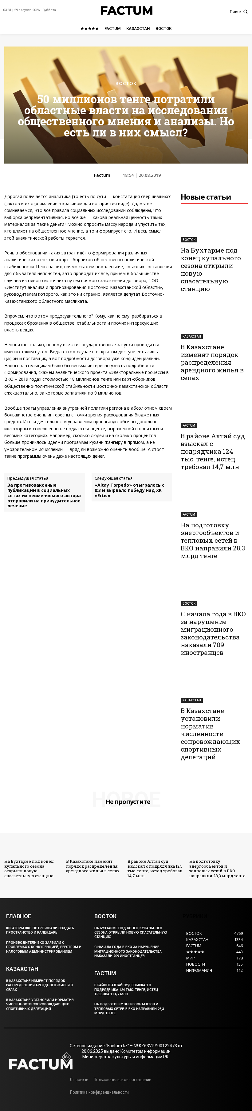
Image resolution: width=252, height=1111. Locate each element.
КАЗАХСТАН (192, 336)
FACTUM (189, 425)
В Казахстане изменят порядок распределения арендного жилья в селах (212, 362)
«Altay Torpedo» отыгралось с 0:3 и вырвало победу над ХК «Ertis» (129, 490)
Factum (102, 175)
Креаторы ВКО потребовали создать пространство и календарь (40, 930)
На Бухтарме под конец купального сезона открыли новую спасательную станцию (211, 269)
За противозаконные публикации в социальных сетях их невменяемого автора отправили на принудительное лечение (44, 496)
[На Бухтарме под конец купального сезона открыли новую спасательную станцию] (214, 225)
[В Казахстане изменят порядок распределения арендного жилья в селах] (214, 322)
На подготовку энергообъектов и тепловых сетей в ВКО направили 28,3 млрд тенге (213, 540)
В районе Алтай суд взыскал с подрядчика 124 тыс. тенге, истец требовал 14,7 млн (213, 451)
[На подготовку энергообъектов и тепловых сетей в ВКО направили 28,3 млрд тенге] (214, 500)
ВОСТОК (126, 83)
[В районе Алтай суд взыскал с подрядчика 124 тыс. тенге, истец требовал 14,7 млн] (214, 411)
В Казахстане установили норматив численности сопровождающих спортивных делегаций (210, 733)
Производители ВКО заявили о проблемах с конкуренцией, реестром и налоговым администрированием (43, 947)
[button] (239, 12)
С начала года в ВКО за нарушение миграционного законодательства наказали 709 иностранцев (213, 633)
